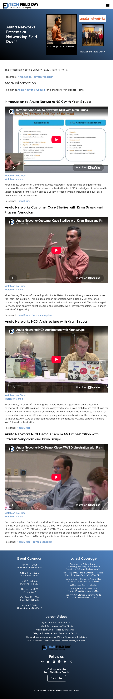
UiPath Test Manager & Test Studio (56, 626)
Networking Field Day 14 (92, 51)
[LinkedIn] (53, 661)
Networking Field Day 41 (29, 584)
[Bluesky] (48, 661)
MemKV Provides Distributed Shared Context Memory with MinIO (57, 640)
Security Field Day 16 (29, 600)
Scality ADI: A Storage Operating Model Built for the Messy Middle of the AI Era (83, 596)
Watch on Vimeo (14, 179)
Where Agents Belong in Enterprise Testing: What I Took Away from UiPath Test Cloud (83, 574)
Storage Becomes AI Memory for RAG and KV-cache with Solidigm (56, 637)
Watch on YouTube (15, 175)
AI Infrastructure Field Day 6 (29, 608)
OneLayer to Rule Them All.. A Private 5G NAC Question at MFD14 (83, 589)
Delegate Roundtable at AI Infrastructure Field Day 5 (56, 633)
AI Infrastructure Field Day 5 (29, 567)
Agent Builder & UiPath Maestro (56, 622)
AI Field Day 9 (30, 592)
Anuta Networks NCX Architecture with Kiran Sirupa (46, 321)
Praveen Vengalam (43, 76)
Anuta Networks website (32, 89)
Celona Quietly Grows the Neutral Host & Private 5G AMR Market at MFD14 (83, 580)
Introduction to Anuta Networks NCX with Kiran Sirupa (48, 101)
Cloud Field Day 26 (29, 575)
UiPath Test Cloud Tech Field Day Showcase (56, 630)
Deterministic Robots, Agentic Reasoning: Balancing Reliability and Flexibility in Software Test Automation (83, 567)
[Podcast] (65, 661)
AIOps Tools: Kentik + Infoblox (83, 585)
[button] (108, 5)
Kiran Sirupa (24, 76)
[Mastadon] (59, 661)
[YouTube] (42, 661)
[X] (70, 661)
